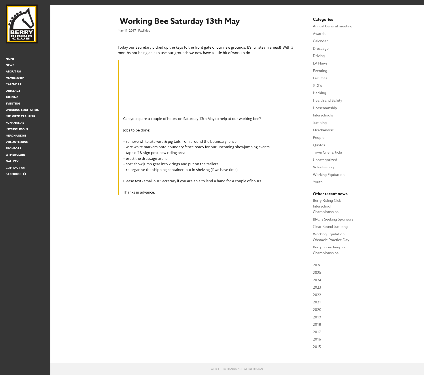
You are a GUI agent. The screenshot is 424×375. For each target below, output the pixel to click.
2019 (317, 317)
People (318, 137)
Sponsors (13, 148)
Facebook (14, 174)
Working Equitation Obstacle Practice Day (331, 237)
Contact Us (15, 167)
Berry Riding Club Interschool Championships (327, 206)
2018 (317, 324)
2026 (317, 265)
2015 (317, 347)
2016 (317, 339)
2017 (317, 332)
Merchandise (16, 135)
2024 (317, 280)
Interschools (17, 129)
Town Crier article (327, 152)
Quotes (319, 145)
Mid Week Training (20, 116)
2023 (317, 287)
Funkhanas (15, 123)
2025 (317, 272)
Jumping (12, 97)
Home (10, 59)
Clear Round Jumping (330, 226)
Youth (317, 182)
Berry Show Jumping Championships (329, 250)
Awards (319, 33)
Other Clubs (15, 155)
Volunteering (17, 142)
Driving (319, 56)
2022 (317, 295)
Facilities (144, 30)
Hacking (319, 93)
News (10, 65)
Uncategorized (325, 160)
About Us (13, 71)
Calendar (13, 84)
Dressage (13, 91)
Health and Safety (327, 100)
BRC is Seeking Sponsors (333, 219)
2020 (317, 309)
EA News (320, 63)
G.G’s (317, 85)
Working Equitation (22, 110)
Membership (15, 78)
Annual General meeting (332, 26)
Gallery (12, 161)
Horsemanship (325, 108)
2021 (317, 302)
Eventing (13, 103)
